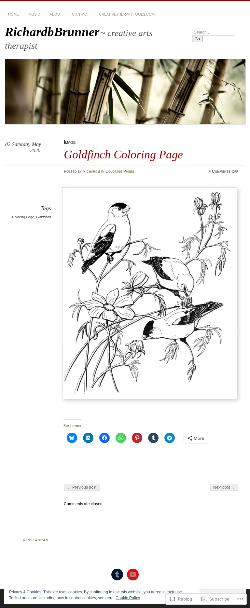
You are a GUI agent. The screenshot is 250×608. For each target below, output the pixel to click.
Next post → (224, 487)
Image (70, 142)
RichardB (91, 171)
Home (13, 14)
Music (34, 14)
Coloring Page (23, 217)
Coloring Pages (119, 171)
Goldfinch (43, 217)
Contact (80, 14)
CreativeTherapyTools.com (127, 14)
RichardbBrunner (52, 32)
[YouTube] (133, 574)
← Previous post (81, 487)
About (56, 14)
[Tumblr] (117, 574)
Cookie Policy (128, 598)
